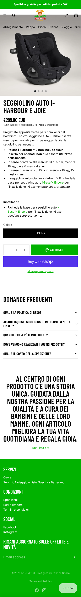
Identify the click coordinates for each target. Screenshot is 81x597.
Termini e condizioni (16, 509)
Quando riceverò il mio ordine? (25, 335)
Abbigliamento (13, 27)
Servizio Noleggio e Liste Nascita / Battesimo (33, 482)
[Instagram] (44, 590)
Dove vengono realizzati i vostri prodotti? (34, 344)
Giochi (42, 27)
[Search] (13, 15)
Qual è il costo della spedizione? (27, 353)
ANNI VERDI (28, 573)
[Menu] (5, 15)
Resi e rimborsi (13, 504)
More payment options (41, 271)
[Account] (66, 15)
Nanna (53, 27)
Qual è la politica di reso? (22, 312)
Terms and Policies (40, 581)
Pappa (30, 27)
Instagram (10, 532)
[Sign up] (74, 557)
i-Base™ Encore (53, 182)
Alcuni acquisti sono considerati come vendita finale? (36, 323)
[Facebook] (36, 590)
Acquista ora (40, 447)
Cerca (7, 477)
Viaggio (66, 27)
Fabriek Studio (61, 573)
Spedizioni (10, 499)
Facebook (10, 527)
